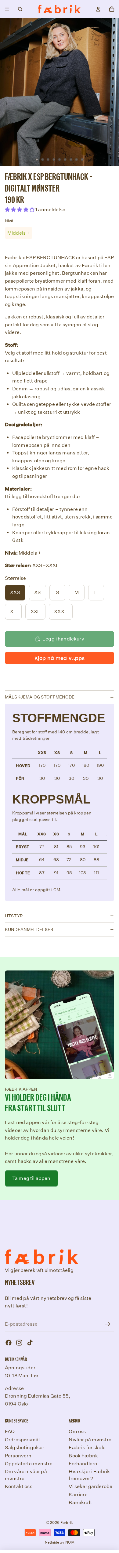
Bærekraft (80, 1502)
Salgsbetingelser (25, 1447)
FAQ (10, 1431)
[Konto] (98, 9)
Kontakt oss (18, 1486)
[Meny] (7, 9)
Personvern (18, 1455)
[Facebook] (8, 1342)
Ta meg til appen (31, 1178)
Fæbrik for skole (87, 1447)
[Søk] (20, 9)
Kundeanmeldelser (29, 929)
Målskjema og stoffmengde (39, 697)
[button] (20, 209)
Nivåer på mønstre (90, 1440)
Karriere (78, 1494)
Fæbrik (66, 1522)
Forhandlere (83, 1463)
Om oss (77, 1431)
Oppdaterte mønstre (28, 1463)
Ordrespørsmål (22, 1440)
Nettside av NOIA (59, 1542)
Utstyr (14, 916)
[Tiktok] (30, 1342)
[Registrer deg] (107, 1324)
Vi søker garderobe (90, 1486)
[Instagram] (19, 1342)
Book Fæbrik (83, 1455)
